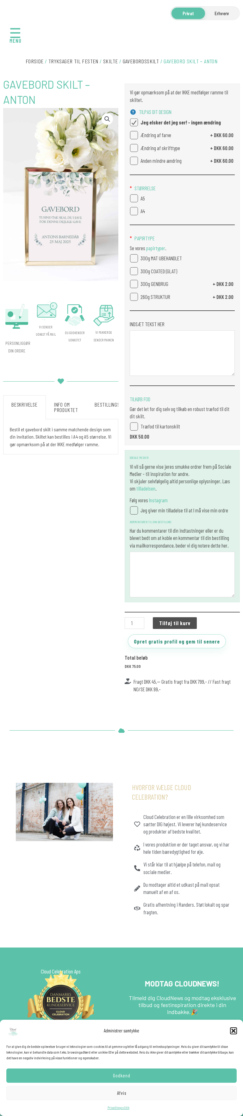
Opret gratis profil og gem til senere (177, 641)
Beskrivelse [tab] (24, 404)
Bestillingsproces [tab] (115, 404)
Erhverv (222, 13)
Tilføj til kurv (174, 623)
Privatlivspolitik (118, 1107)
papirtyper (155, 248)
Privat (188, 13)
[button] (233, 1031)
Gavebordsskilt (141, 61)
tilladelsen (145, 488)
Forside (35, 61)
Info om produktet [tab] (66, 407)
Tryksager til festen (73, 61)
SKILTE (110, 61)
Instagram (158, 500)
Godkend (121, 1075)
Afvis (121, 1093)
